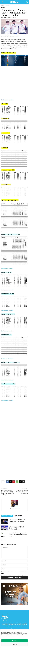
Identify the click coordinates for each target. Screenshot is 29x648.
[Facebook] (7, 481)
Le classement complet (7, 99)
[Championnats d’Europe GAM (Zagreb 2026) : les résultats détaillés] (4, 521)
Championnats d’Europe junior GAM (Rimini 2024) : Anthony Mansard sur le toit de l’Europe (7, 493)
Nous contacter (14, 629)
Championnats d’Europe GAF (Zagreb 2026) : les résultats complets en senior (16, 528)
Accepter (14, 640)
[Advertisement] (14, 83)
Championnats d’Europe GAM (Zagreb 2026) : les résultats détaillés (17, 521)
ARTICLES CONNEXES (7, 515)
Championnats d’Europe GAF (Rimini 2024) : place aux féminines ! (22, 492)
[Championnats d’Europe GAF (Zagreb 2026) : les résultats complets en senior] (4, 528)
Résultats (7, 5)
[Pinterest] (13, 481)
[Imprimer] (23, 481)
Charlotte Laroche (6, 17)
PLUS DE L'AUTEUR (18, 515)
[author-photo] (14, 507)
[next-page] (4, 540)
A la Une (3, 522)
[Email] (20, 481)
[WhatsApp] (17, 481)
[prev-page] (2, 540)
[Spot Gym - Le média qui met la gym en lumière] (14, 2)
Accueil (2, 5)
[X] (10, 481)
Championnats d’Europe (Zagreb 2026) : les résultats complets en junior (18, 534)
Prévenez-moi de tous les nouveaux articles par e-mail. (15, 575)
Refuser (15, 644)
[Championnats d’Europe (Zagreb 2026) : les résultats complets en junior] (4, 534)
